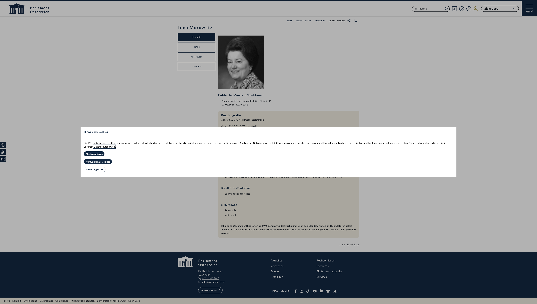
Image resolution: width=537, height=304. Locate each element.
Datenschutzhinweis (104, 146)
